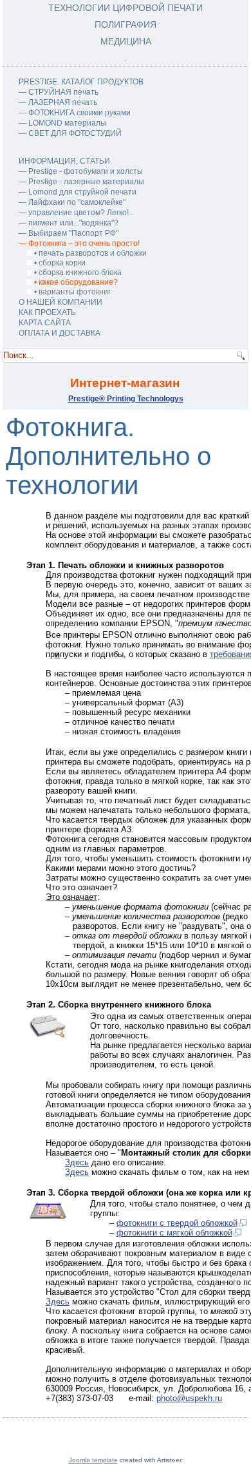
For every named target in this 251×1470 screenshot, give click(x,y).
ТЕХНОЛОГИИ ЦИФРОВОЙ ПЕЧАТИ (125, 8)
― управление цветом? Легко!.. (76, 212)
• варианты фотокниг (71, 291)
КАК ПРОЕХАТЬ (47, 312)
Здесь (77, 1162)
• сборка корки (59, 262)
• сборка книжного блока (77, 272)
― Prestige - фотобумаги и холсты (81, 171)
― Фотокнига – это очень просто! (79, 243)
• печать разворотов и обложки (89, 253)
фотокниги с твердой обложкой (176, 1223)
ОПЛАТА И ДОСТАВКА (59, 333)
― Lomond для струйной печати (77, 191)
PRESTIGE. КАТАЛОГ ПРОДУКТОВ (81, 81)
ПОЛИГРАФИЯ (125, 24)
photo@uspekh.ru (189, 1398)
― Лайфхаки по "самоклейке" (72, 202)
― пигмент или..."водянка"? (68, 222)
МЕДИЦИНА (125, 41)
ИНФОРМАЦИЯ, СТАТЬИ (64, 161)
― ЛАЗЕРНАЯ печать (58, 102)
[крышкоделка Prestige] (48, 1216)
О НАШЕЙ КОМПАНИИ (60, 302)
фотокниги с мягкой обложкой (174, 1232)
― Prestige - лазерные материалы (81, 181)
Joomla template (93, 1460)
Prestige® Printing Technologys (125, 398)
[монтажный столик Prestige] (48, 1034)
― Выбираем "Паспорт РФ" (68, 233)
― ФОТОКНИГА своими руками (75, 112)
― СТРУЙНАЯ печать (58, 92)
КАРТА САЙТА (45, 322)
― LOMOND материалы (62, 123)
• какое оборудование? (75, 282)
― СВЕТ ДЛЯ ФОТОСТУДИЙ (70, 133)
